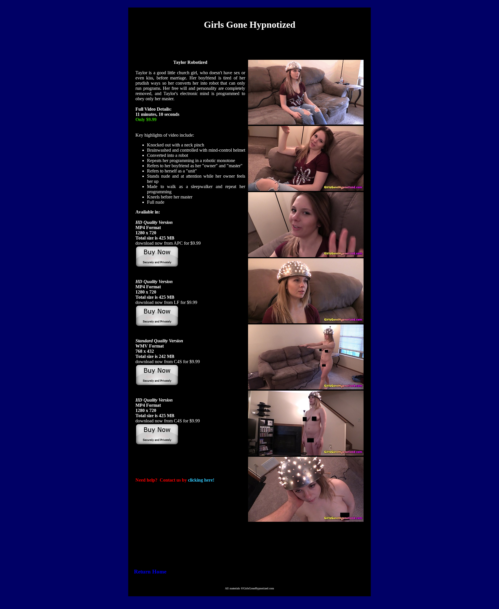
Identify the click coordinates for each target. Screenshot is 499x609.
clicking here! (201, 480)
